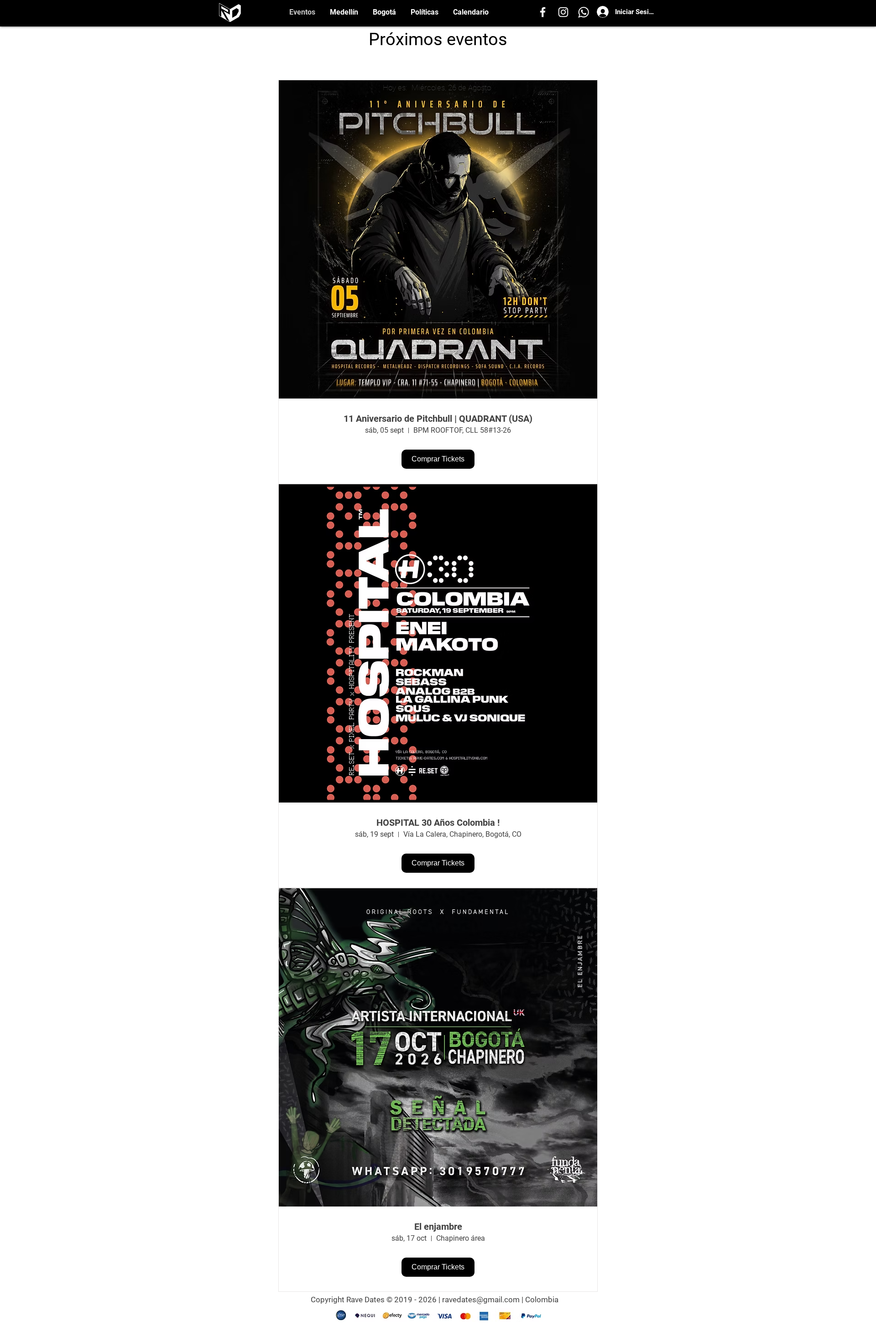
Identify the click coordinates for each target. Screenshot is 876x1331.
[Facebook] (542, 12)
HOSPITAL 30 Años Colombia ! (438, 822)
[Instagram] (563, 12)
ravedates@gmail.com (481, 1299)
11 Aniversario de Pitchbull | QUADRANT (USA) (438, 418)
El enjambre (438, 1226)
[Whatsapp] (583, 12)
